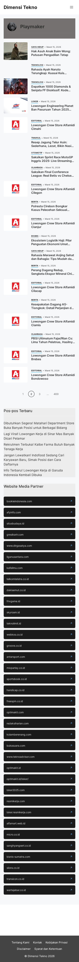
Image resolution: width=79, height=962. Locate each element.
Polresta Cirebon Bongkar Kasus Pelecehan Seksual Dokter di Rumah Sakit (49, 209)
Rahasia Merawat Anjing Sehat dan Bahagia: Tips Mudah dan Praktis (52, 258)
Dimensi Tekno (20, 7)
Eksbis (34, 236)
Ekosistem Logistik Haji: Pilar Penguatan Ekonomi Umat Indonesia (51, 244)
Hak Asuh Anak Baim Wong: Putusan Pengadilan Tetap (51, 53)
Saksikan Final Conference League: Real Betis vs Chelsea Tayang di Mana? (52, 175)
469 (56, 394)
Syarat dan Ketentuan (48, 949)
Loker (34, 101)
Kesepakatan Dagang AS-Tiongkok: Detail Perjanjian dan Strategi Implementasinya (53, 307)
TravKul (36, 138)
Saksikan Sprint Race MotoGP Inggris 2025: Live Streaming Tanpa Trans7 (52, 160)
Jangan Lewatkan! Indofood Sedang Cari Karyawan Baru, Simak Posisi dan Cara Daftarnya (34, 459)
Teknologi (37, 65)
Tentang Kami (20, 942)
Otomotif (36, 153)
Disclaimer (24, 949)
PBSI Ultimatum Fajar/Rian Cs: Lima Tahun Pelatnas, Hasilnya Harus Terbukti (52, 342)
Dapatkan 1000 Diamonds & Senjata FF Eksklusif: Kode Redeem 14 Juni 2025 (51, 90)
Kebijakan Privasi (57, 942)
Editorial (36, 120)
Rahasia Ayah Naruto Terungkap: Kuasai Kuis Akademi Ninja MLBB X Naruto (52, 73)
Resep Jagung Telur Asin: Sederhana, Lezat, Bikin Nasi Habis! (51, 145)
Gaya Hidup (37, 47)
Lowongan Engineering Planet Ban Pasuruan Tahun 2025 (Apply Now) (52, 109)
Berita (34, 201)
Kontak (37, 942)
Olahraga (37, 167)
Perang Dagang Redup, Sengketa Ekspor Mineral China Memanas (53, 273)
